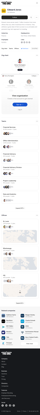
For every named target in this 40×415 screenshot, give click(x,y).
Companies (4, 386)
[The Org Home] (6, 3)
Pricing (3, 379)
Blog (2, 367)
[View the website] (29, 42)
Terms (18, 411)
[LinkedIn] (6, 405)
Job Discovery (5, 398)
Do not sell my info (34, 411)
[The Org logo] (6, 353)
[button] (20, 65)
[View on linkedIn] (24, 42)
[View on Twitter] (22, 42)
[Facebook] (10, 405)
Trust (2, 376)
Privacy (25, 411)
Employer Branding (7, 393)
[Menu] (37, 2)
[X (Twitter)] (2, 405)
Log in (20, 110)
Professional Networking (8, 395)
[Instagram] (14, 405)
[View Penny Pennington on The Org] (20, 61)
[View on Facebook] (27, 42)
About (3, 361)
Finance (3, 36)
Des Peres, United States (28, 36)
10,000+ (4, 42)
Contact (3, 364)
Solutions (4, 374)
